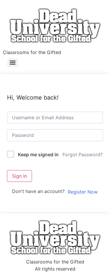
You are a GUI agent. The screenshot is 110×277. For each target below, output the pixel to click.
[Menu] (12, 62)
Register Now (83, 192)
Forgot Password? (82, 154)
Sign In (19, 176)
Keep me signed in (38, 154)
